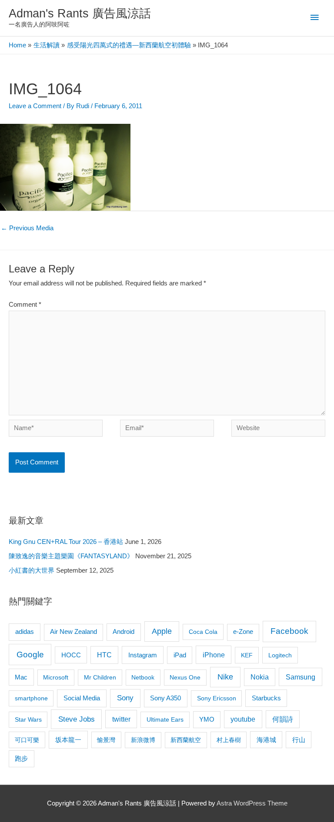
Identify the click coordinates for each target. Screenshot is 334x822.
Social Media (81, 698)
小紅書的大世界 (31, 570)
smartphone (31, 698)
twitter (121, 719)
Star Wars (28, 719)
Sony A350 (165, 698)
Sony (125, 698)
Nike (225, 677)
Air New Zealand (73, 631)
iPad (180, 655)
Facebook (289, 631)
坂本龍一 (68, 739)
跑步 (21, 758)
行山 (298, 739)
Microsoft (55, 677)
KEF (247, 655)
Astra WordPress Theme (252, 803)
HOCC (71, 655)
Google (30, 654)
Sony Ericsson (216, 698)
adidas (24, 631)
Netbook (142, 677)
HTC (104, 655)
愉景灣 (106, 739)
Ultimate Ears (165, 719)
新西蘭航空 (185, 739)
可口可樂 (27, 739)
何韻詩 (282, 719)
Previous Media (27, 228)
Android (123, 631)
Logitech (280, 655)
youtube (242, 719)
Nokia (259, 677)
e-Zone (243, 631)
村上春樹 (229, 739)
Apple (162, 631)
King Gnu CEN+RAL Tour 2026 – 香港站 (66, 541)
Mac (21, 677)
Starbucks (266, 698)
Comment (25, 304)
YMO (206, 719)
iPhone (214, 655)
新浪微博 (143, 739)
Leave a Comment (35, 106)
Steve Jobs (76, 719)
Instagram (142, 655)
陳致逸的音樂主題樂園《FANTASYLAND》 (71, 556)
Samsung (300, 677)
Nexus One (185, 677)
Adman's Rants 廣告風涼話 (80, 13)
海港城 (266, 739)
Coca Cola (203, 631)
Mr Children (100, 677)
